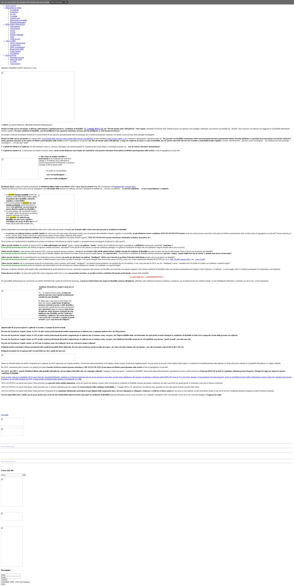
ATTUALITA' (11, 6)
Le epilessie (14, 10)
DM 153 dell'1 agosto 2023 (180, 259)
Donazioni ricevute (17, 57)
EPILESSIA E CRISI (13, 8)
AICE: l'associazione (17, 43)
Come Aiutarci (15, 51)
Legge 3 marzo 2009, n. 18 (116, 139)
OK (66, 2)
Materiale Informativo (18, 22)
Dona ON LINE (16, 59)
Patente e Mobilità (16, 35)
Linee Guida (199, 259)
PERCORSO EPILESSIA (15, 24)
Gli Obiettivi (14, 53)
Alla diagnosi (15, 26)
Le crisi (13, 14)
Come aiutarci (15, 64)
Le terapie (13, 16)
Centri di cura (15, 18)
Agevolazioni (15, 28)
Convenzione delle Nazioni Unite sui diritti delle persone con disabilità (67, 139)
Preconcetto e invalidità (18, 20)
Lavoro (12, 33)
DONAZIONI (11, 55)
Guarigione (14, 12)
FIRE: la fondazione (17, 47)
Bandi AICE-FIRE (17, 49)
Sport (12, 37)
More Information (56, 2)
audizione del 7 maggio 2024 (124, 187)
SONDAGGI (7, 456)
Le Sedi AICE (15, 45)
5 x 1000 (13, 62)
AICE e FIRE (11, 41)
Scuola (12, 31)
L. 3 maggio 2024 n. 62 (93, 129)
